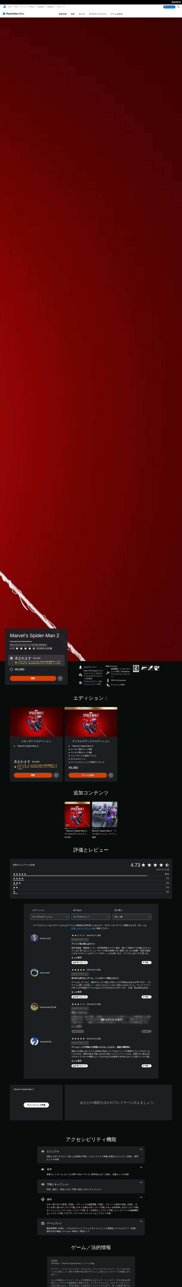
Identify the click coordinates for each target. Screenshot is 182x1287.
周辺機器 (41, 7)
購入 (9, 7)
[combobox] (50, 917)
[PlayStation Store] (14, 13)
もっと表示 (76, 957)
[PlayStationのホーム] (4, 6)
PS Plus (31, 7)
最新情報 (50, 7)
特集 (73, 14)
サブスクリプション (98, 14)
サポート (60, 7)
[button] (92, 684)
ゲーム (23, 7)
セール (82, 14)
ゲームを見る (117, 14)
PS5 (16, 7)
